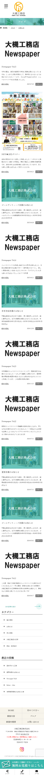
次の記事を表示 (10, 607)
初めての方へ (33, 710)
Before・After (11, 685)
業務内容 (11, 716)
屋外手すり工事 (12, 666)
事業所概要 (11, 721)
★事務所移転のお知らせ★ (15, 692)
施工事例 (9, 620)
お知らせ (21, 28)
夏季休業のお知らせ (13, 672)
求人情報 (9, 633)
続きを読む (5, 84)
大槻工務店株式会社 (22, 729)
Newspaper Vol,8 (12, 679)
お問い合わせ (33, 721)
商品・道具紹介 (12, 646)
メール (37, 773)
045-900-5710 (25, 734)
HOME (5, 28)
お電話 (22, 773)
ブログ (13, 28)
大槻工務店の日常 (12, 639)
